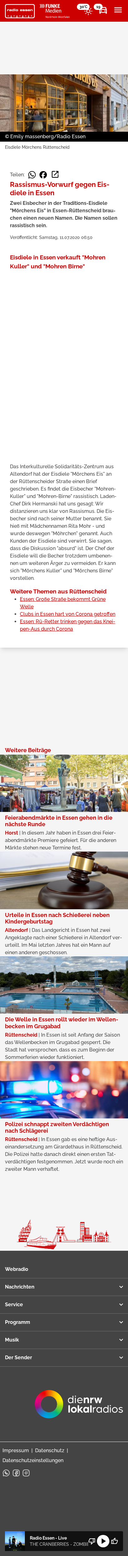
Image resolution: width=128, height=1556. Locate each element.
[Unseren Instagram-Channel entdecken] (26, 1473)
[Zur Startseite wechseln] (20, 11)
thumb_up (114, 1541)
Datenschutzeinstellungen (32, 1460)
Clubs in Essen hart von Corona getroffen (67, 614)
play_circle (103, 1541)
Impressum (15, 1450)
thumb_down (92, 1541)
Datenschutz (49, 1450)
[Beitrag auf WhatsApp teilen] (32, 175)
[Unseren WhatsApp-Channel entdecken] (6, 1473)
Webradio (16, 1269)
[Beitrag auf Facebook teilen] (43, 175)
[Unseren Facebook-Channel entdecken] (16, 1473)
